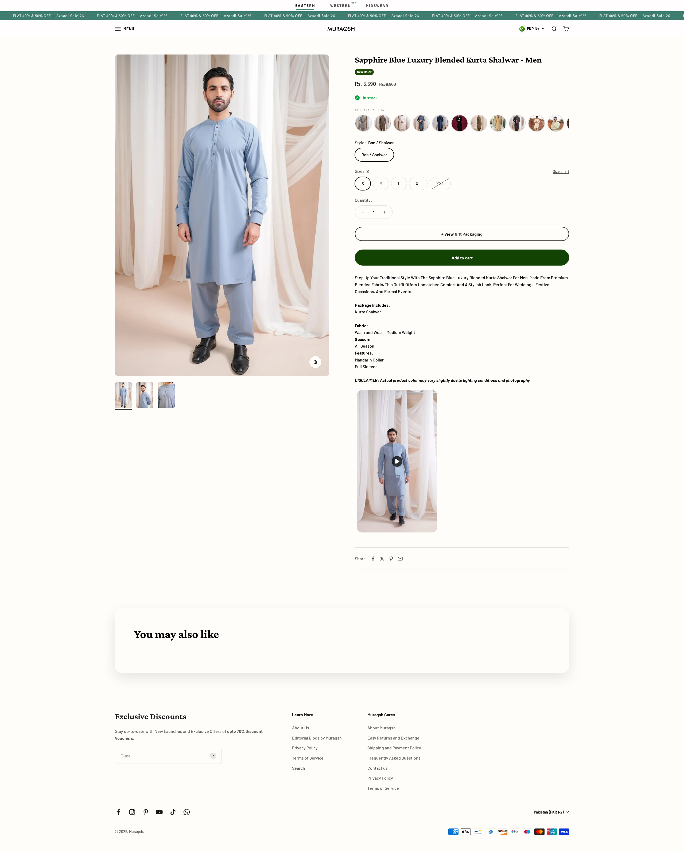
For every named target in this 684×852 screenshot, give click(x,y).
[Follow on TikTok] (173, 812)
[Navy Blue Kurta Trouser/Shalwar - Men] (440, 123)
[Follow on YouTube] (159, 812)
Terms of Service (308, 757)
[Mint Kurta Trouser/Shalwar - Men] (555, 123)
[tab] (340, 5)
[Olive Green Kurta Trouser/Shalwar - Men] (478, 123)
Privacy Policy (305, 747)
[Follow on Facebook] (118, 812)
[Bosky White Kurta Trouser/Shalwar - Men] (401, 123)
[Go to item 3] (166, 396)
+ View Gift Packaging (462, 233)
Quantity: (363, 200)
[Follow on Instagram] (132, 812)
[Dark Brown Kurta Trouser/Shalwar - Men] (517, 123)
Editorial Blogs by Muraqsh (317, 737)
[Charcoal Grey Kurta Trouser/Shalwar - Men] (421, 123)
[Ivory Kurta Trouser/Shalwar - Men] (536, 123)
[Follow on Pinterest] (145, 812)
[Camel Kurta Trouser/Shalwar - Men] (498, 123)
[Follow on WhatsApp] (186, 812)
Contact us (377, 768)
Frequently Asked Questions (394, 757)
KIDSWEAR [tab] (377, 5)
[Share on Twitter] (382, 558)
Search (298, 768)
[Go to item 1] (123, 396)
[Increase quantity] (384, 212)
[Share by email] (400, 558)
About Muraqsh (381, 727)
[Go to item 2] (144, 396)
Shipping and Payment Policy (394, 747)
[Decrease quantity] (363, 212)
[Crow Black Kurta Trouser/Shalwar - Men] (459, 123)
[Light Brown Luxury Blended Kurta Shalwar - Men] (382, 123)
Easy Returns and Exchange (393, 737)
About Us (300, 727)
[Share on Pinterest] (391, 558)
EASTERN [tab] (305, 5)
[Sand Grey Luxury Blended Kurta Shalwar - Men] (363, 123)
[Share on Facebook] (373, 558)
